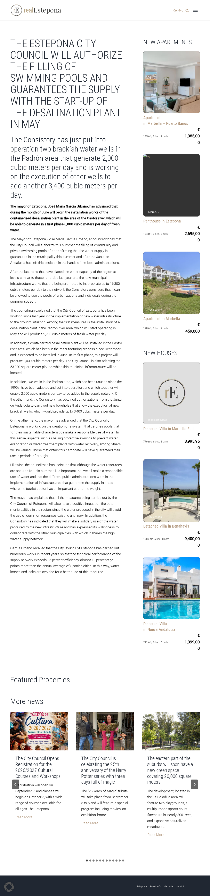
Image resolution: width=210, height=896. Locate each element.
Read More (24, 817)
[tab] (87, 861)
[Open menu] (195, 10)
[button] (9, 887)
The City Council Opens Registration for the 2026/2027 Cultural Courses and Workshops (37, 767)
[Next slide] (194, 784)
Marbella (168, 886)
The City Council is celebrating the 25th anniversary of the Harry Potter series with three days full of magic (103, 770)
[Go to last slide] (15, 784)
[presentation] (39, 731)
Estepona (142, 886)
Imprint (180, 886)
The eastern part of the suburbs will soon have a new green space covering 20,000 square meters (170, 770)
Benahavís (155, 886)
